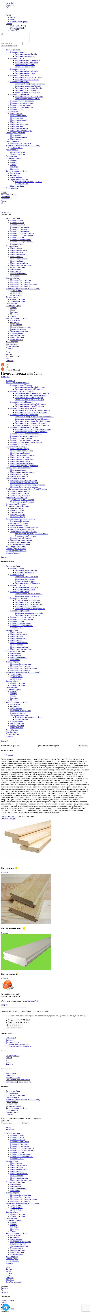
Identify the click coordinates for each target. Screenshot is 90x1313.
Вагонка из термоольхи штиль (27, 90)
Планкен (9, 736)
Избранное (10, 1040)
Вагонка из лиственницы (20, 105)
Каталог (11, 816)
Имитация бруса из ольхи (20, 143)
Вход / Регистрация (13, 1282)
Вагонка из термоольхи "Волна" (28, 86)
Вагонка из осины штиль (25, 73)
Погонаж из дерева (13, 158)
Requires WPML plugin (19, 22)
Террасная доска (12, 734)
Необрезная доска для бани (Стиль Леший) (23, 145)
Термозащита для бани (19, 180)
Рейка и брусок (12, 188)
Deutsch (13, 17)
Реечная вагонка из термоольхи (27, 92)
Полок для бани (12, 111)
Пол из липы (15, 135)
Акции (8, 1062)
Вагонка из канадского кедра (22, 103)
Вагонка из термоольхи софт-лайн (28, 88)
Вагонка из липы (17, 52)
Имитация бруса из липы (20, 282)
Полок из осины (16, 122)
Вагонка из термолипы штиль (27, 80)
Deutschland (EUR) (17, 28)
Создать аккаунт (7, 1300)
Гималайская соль (17, 335)
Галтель (13, 160)
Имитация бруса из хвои (20, 286)
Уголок (13, 165)
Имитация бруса (12, 141)
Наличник (14, 169)
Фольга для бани (21, 184)
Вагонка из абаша (17, 238)
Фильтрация (83, 746)
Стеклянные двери (17, 154)
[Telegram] (5, 1307)
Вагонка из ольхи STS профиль (27, 60)
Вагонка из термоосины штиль (27, 99)
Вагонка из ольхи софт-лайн (26, 63)
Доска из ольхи (16, 148)
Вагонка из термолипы (19, 75)
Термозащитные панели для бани (28, 182)
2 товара (4, 872)
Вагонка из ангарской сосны (21, 107)
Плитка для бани (17, 186)
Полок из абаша (16, 126)
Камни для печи (16, 333)
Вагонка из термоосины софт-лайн (29, 97)
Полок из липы (16, 114)
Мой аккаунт (11, 1038)
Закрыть (4, 557)
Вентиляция (15, 173)
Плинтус (13, 163)
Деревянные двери (17, 152)
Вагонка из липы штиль (24, 56)
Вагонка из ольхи (17, 58)
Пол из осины (15, 139)
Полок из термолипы (18, 116)
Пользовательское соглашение (18, 1044)
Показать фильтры (8, 818)
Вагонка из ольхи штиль (25, 65)
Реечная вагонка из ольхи (25, 67)
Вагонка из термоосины (20, 94)
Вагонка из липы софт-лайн (26, 54)
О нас (8, 1060)
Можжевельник (16, 340)
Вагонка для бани (13, 50)
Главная (4, 816)
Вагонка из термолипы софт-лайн (28, 77)
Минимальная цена (8, 746)
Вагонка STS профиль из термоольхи (30, 84)
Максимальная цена (47, 746)
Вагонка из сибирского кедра (22, 101)
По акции (9, 755)
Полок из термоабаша (19, 128)
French (12, 19)
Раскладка (14, 167)
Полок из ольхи (16, 118)
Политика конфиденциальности (18, 1046)
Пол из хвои (15, 276)
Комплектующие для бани (16, 171)
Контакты (9, 1064)
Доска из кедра (16, 295)
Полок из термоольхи (19, 120)
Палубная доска (12, 732)
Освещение (14, 175)
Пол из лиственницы (18, 137)
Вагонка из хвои (17, 109)
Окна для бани (11, 156)
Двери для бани (12, 150)
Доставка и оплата (13, 1042)
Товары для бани (12, 1056)
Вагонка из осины (17, 69)
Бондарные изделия (18, 329)
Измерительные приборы (20, 327)
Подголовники (16, 177)
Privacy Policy (33, 1001)
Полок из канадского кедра (21, 131)
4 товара (4, 933)
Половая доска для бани (15, 133)
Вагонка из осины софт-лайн (26, 71)
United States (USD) (18, 26)
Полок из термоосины (19, 124)
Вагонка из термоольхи (19, 82)
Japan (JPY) (14, 30)
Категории (5, 377)
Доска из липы (16, 291)
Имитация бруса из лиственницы (23, 284)
